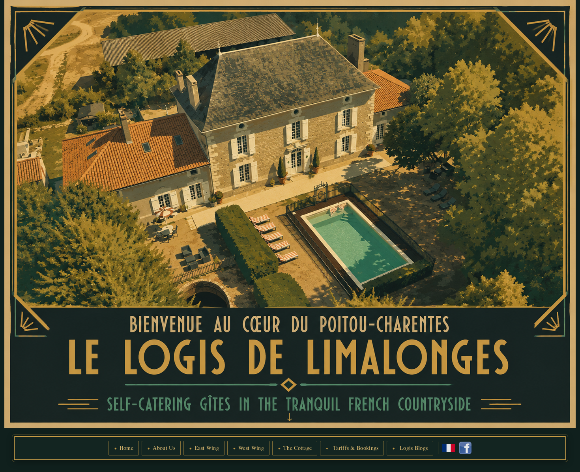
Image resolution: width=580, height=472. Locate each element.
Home (126, 447)
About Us (164, 447)
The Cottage (297, 447)
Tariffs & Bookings (355, 447)
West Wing (251, 447)
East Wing (207, 447)
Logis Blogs (413, 447)
